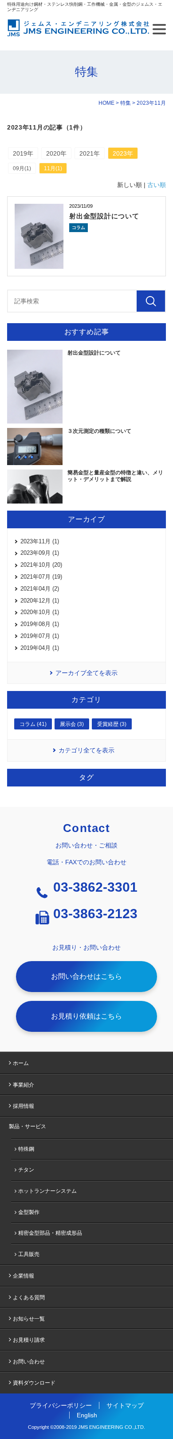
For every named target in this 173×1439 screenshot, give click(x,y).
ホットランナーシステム (47, 1191)
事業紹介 (23, 1085)
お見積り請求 (29, 1340)
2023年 (123, 153)
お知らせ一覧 (29, 1319)
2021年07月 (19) (41, 576)
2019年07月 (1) (39, 636)
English (87, 1415)
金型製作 (28, 1212)
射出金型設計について (104, 216)
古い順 (156, 184)
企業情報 (23, 1276)
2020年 (56, 153)
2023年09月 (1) (39, 553)
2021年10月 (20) (41, 564)
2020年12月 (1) (39, 600)
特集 (125, 103)
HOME (106, 103)
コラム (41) (33, 724)
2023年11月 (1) (39, 541)
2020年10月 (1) (39, 612)
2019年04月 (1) (39, 648)
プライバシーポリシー (61, 1405)
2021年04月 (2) (39, 588)
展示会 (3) (72, 724)
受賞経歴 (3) (111, 724)
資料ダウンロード (34, 1383)
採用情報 (23, 1106)
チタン (26, 1170)
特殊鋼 (26, 1149)
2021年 (89, 153)
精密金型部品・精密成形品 (50, 1233)
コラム (78, 227)
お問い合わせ (29, 1362)
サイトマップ (125, 1405)
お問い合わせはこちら (86, 976)
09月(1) (22, 168)
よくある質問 (29, 1297)
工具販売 (28, 1254)
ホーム (21, 1063)
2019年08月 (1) (39, 624)
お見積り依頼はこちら (86, 1016)
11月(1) (53, 168)
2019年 (23, 153)
